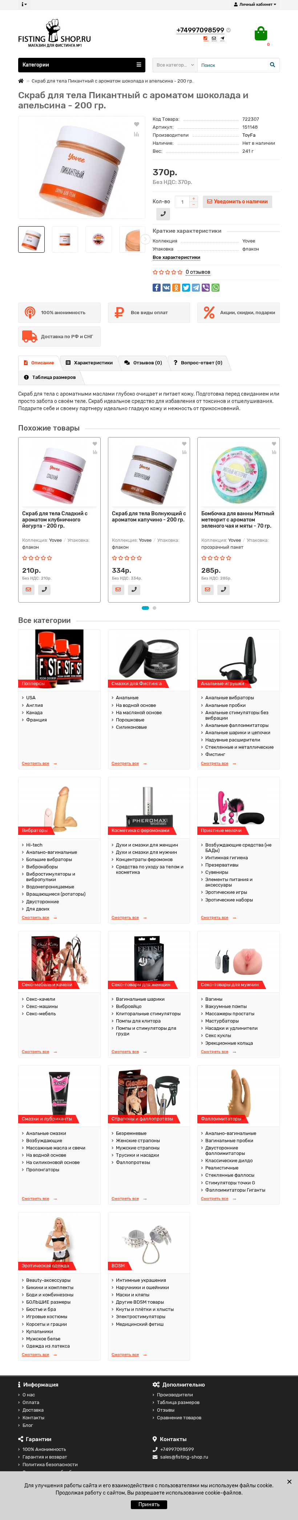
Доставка (33, 1410)
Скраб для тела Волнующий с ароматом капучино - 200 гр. (149, 517)
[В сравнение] (137, 134)
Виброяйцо (128, 1006)
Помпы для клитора (138, 1021)
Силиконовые (131, 727)
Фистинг (215, 754)
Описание (42, 362)
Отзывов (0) (147, 362)
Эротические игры (226, 892)
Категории (36, 65)
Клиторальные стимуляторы (148, 1013)
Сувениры (216, 872)
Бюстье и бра (41, 1309)
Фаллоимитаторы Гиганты (235, 1190)
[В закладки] (137, 124)
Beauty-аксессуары (48, 1280)
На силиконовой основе (53, 1162)
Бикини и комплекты (49, 1287)
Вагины (213, 999)
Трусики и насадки (137, 1155)
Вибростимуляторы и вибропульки (50, 876)
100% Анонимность (44, 1449)
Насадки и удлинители (231, 1028)
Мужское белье (43, 1338)
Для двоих (37, 909)
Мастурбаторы (222, 1021)
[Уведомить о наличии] (28, 590)
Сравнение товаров (179, 1417)
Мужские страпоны (138, 1148)
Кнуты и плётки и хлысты (145, 1309)
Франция (36, 720)
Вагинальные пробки (229, 1140)
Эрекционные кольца (229, 1043)
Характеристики (93, 362)
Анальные (127, 697)
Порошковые (130, 720)
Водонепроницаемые (50, 886)
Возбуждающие (44, 1140)
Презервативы (221, 865)
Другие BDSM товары (140, 1302)
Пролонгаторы (42, 1169)
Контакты (33, 1417)
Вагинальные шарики (140, 999)
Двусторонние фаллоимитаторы (225, 1150)
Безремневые (131, 1133)
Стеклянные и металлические (239, 747)
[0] (261, 33)
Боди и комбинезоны (49, 1294)
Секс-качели (40, 999)
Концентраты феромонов (144, 859)
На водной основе (136, 705)
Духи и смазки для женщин (147, 845)
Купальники (39, 1331)
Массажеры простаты (229, 1013)
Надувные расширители (232, 740)
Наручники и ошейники (142, 1287)
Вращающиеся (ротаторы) (55, 894)
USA (31, 697)
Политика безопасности (50, 1464)
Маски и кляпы (132, 1294)
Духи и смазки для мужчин (146, 852)
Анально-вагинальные (51, 852)
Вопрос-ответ (201, 362)
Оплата (31, 1402)
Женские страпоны (138, 1140)
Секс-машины (42, 1006)
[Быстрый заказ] (163, 214)
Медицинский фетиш (140, 1324)
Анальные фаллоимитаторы (237, 725)
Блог (28, 1425)
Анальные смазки (46, 1133)
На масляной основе (139, 712)
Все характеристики (176, 257)
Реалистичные (221, 1168)
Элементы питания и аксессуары (229, 882)
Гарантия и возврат (45, 1457)
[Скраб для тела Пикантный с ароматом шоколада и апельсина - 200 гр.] (81, 167)
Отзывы (165, 1410)
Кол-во (161, 202)
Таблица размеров (54, 377)
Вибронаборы (42, 866)
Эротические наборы (229, 900)
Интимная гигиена (226, 857)
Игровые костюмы (46, 1316)
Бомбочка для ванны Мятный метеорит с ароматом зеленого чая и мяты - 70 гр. (237, 520)
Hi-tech (34, 845)
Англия (34, 705)
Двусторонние (42, 901)
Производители (175, 1394)
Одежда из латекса (48, 1346)
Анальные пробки (225, 705)
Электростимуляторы (140, 1316)
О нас (29, 1394)
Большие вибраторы (49, 859)
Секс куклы (218, 1035)
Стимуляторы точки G (230, 1182)
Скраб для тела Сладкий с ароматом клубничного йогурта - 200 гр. (55, 520)
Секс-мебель (41, 1013)
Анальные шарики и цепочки (237, 732)
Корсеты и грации (46, 1324)
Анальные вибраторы (229, 697)
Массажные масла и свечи (55, 1148)
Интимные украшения (141, 1280)
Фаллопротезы (133, 1162)
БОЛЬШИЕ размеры (48, 1302)
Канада (34, 712)
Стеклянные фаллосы (229, 1175)
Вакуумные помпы (226, 1006)
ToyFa (248, 135)
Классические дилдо (229, 1160)
